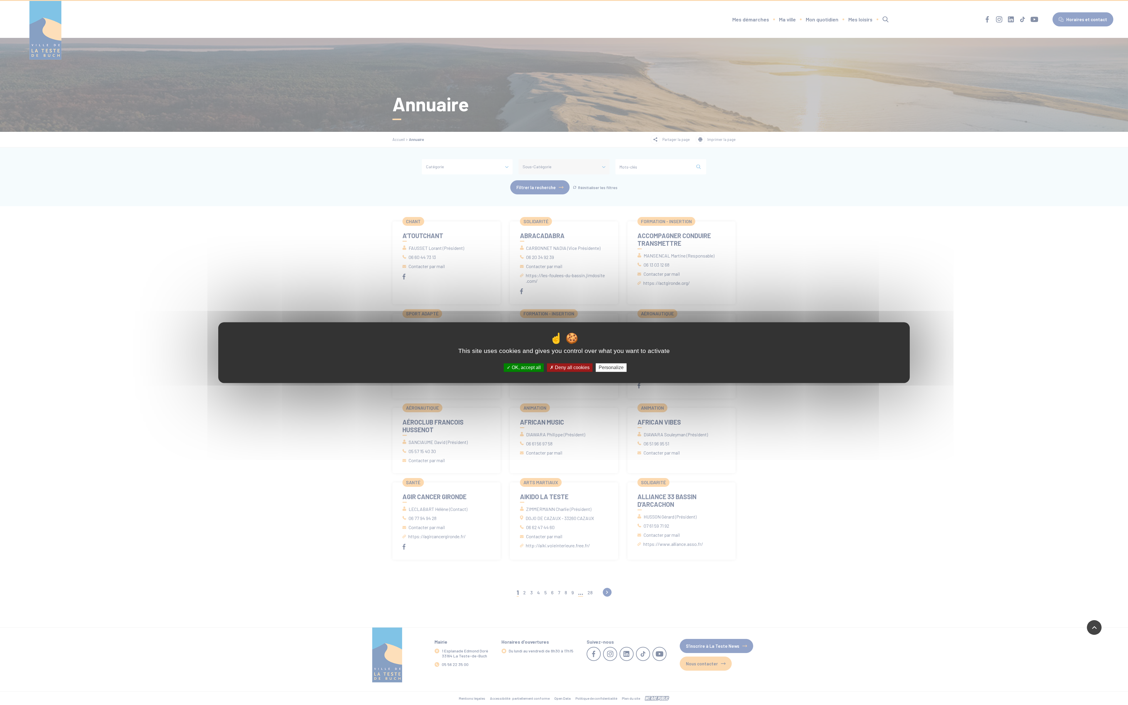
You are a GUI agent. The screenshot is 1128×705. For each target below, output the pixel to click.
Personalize (611, 367)
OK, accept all (526, 367)
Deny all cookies (572, 367)
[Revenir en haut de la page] (1094, 627)
